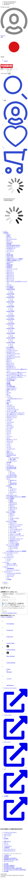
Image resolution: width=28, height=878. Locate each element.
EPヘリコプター (14, 546)
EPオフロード (10, 272)
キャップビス (10, 426)
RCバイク (9, 237)
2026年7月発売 (10, 301)
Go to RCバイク (11, 348)
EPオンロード (10, 273)
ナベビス (9, 420)
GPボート (12, 515)
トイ (11, 549)
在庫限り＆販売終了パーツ (14, 260)
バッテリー (10, 397)
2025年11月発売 (11, 338)
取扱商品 (6, 232)
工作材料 (9, 579)
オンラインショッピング (13, 570)
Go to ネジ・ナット (12, 417)
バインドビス (10, 422)
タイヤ (8, 469)
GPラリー (12, 510)
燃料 (8, 403)
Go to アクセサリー (12, 388)
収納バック (10, 452)
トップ (5, 231)
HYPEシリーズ (14, 541)
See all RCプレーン (11, 378)
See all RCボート (11, 366)
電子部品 (9, 385)
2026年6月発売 (10, 306)
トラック (9, 284)
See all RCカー (10, 286)
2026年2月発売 (10, 323)
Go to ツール (10, 441)
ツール (8, 253)
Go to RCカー (10, 262)
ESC (8, 394)
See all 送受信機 (11, 386)
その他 (11, 519)
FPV (8, 391)
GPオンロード (10, 276)
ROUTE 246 (10, 254)
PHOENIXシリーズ (15, 540)
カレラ (8, 478)
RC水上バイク (10, 364)
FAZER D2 (9, 266)
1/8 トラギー (13, 474)
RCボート (9, 240)
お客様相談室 (10, 568)
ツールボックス (11, 448)
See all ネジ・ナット (12, 439)
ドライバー (10, 442)
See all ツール (10, 453)
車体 (11, 487)
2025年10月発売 (11, 342)
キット (11, 290)
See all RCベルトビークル (13, 356)
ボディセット (13, 492)
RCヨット (9, 361)
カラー (8, 437)
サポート (6, 566)
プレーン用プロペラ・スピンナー (15, 412)
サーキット (13, 490)
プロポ (8, 381)
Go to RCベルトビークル (13, 353)
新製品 (8, 236)
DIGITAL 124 (13, 484)
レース (8, 560)
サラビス (9, 423)
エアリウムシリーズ (15, 526)
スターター (10, 405)
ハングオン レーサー (12, 350)
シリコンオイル (11, 408)
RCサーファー (10, 363)
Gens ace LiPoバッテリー (13, 246)
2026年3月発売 (10, 319)
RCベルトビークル (12, 239)
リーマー (9, 445)
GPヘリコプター (14, 548)
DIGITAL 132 (13, 480)
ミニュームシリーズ (15, 530)
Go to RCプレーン (11, 367)
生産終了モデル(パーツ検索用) (15, 258)
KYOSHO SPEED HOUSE (13, 245)
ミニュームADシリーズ (16, 529)
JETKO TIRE (10, 255)
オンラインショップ (12, 565)
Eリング (9, 430)
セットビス (10, 428)
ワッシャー (10, 436)
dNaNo (11, 501)
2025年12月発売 (11, 333)
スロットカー (10, 257)
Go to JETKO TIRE (11, 468)
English (6, 61)
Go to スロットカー (12, 477)
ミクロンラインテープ (13, 409)
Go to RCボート (11, 358)
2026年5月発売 (10, 311)
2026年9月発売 (10, 294)
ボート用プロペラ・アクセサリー (15, 414)
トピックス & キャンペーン (11, 552)
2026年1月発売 (10, 328)
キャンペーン (10, 556)
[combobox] (10, 69)
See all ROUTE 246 (11, 467)
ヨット (11, 516)
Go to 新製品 (10, 287)
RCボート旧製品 (11, 512)
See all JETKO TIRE (12, 475)
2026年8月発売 (10, 297)
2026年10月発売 (11, 289)
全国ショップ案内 (11, 563)
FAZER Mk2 (10, 264)
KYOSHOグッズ (11, 248)
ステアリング (13, 461)
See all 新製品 (10, 347)
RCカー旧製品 (10, 498)
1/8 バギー (12, 472)
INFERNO (9, 267)
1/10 (11, 471)
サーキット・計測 (11, 411)
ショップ (6, 562)
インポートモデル (14, 518)
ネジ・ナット (10, 251)
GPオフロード (10, 275)
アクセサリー (10, 249)
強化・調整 (13, 459)
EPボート (9, 359)
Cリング (9, 431)
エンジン (9, 401)
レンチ (8, 444)
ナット (8, 434)
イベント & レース (8, 557)
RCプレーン (10, 242)
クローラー (10, 270)
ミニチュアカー (11, 574)
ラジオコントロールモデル (14, 573)
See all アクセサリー (12, 415)
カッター (9, 447)
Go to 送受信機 (10, 380)
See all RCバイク (11, 352)
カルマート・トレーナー (16, 524)
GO (10, 481)
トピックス (10, 554)
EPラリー (12, 505)
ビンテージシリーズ (12, 269)
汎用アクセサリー (11, 389)
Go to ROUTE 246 (11, 455)
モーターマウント (14, 457)
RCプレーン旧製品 (12, 521)
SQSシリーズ (13, 523)
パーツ (11, 292)
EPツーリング (10, 278)
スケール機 (13, 532)
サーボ (8, 395)
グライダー (13, 537)
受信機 (8, 383)
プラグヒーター (11, 406)
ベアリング (10, 419)
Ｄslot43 (9, 485)
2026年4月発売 (10, 316)
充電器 (8, 400)
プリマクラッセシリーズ (16, 538)
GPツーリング (10, 279)
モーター (9, 392)
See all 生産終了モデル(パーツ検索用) (16, 551)
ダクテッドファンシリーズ (17, 535)
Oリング (9, 433)
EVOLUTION (13, 483)
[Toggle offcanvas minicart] (15, 161)
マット (8, 450)
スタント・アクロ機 (15, 534)
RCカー (9, 234)
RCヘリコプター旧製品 (13, 545)
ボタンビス (10, 425)
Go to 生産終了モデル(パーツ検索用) (16, 496)
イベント (9, 559)
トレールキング (11, 355)
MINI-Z (8, 263)
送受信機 (9, 243)
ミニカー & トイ (8, 571)
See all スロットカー (12, 495)
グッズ (8, 464)
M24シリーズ (13, 527)
